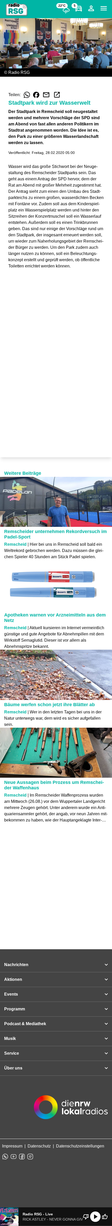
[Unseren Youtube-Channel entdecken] (13, 1156)
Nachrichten (16, 964)
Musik (10, 1038)
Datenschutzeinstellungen (80, 1146)
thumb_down (86, 1217)
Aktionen (13, 979)
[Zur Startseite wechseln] (16, 9)
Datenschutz (39, 1146)
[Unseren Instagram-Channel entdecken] (30, 1156)
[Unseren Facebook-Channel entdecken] (22, 1156)
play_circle (95, 1216)
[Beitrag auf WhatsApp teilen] (27, 95)
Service (11, 1053)
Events (11, 994)
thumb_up (105, 1217)
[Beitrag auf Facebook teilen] (36, 95)
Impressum (12, 1146)
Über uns (13, 1068)
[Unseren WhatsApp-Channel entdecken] (5, 1156)
